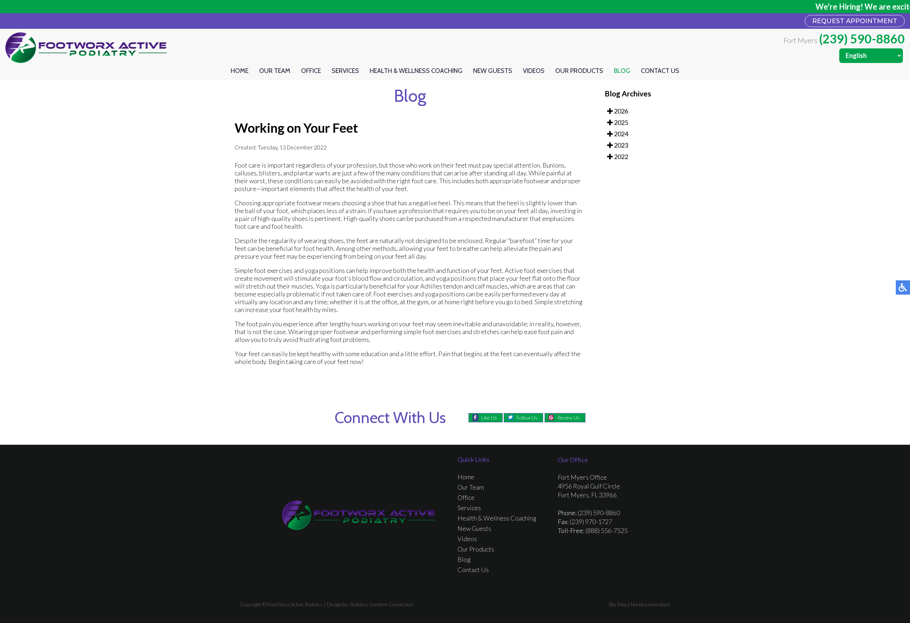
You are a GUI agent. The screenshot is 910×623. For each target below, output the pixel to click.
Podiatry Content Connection (381, 604)
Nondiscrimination (650, 604)
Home (239, 71)
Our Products (579, 71)
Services (345, 71)
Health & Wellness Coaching (416, 71)
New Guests (492, 71)
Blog (622, 71)
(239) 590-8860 (862, 39)
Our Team (274, 71)
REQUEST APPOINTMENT (854, 21)
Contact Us (660, 71)
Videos (534, 71)
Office (311, 71)
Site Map (618, 604)
